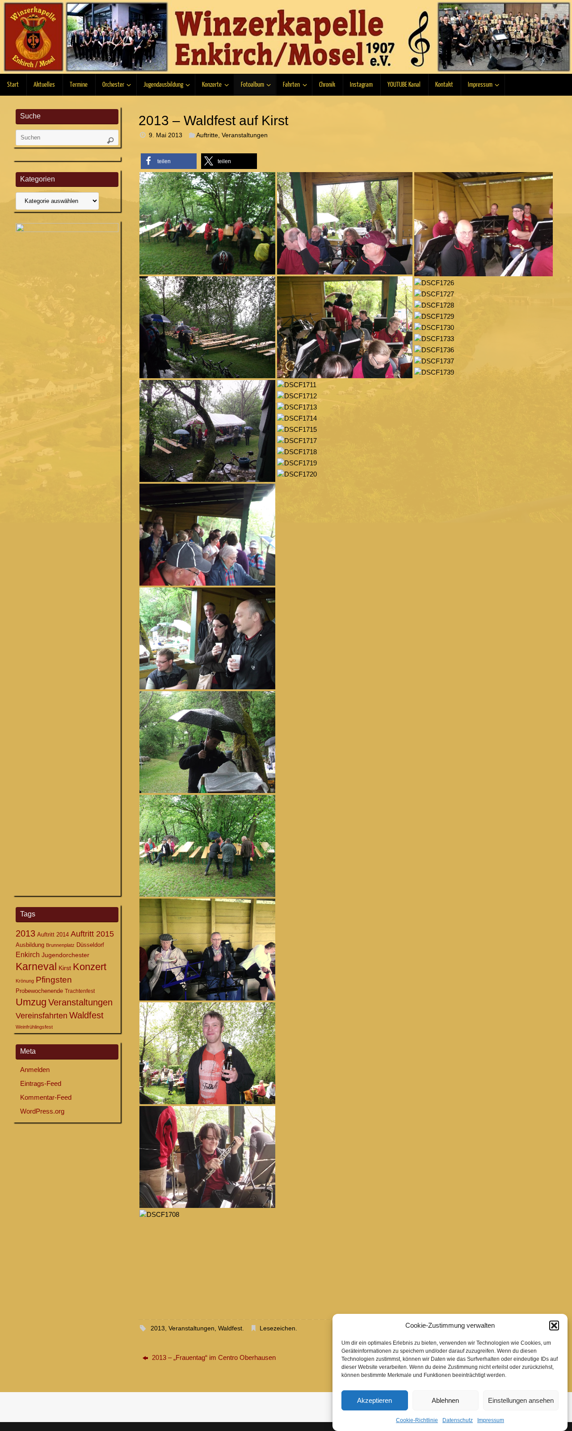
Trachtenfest (80, 991)
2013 (158, 1328)
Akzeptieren (374, 1400)
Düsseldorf (90, 944)
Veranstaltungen (245, 135)
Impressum (490, 1420)
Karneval (36, 966)
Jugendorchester (65, 954)
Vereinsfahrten (41, 1015)
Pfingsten (54, 979)
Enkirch (28, 954)
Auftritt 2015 (92, 933)
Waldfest (230, 1328)
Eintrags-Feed (40, 1083)
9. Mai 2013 (165, 135)
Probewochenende (39, 991)
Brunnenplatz (60, 945)
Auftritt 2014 (53, 934)
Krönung (25, 981)
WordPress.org (42, 1111)
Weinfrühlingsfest (34, 1027)
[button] (554, 1325)
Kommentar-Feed (46, 1097)
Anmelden (35, 1069)
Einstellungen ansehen (521, 1400)
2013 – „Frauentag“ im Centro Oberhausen (213, 1357)
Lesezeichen (277, 1328)
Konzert (89, 967)
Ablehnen (445, 1400)
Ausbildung (30, 944)
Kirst (65, 967)
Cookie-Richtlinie (417, 1420)
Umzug (31, 1002)
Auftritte (207, 135)
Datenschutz (457, 1420)
